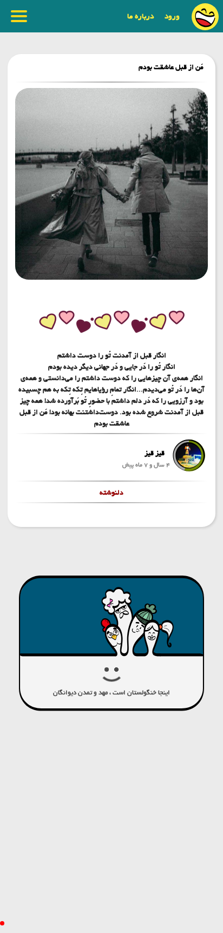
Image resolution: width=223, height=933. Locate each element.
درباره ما (140, 16)
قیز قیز (155, 453)
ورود (172, 16)
